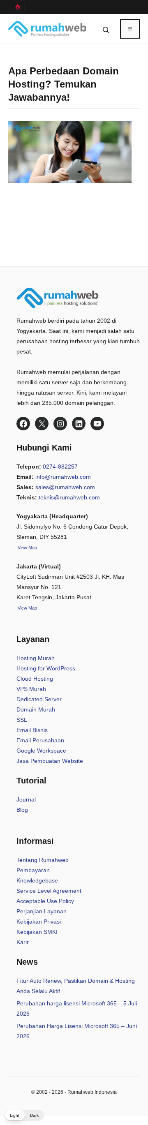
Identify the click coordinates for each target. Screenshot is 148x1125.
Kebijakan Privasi (38, 921)
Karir (22, 942)
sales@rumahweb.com (65, 487)
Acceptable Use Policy (45, 901)
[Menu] (130, 29)
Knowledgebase (37, 880)
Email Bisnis (32, 730)
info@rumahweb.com (63, 477)
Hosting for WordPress (45, 668)
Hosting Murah (35, 658)
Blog (22, 809)
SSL (21, 719)
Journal (26, 799)
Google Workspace (41, 750)
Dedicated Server (39, 699)
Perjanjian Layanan (41, 911)
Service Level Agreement (48, 890)
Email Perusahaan (40, 740)
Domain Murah (35, 709)
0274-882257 (60, 466)
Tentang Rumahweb (42, 860)
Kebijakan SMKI (37, 932)
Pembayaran (33, 870)
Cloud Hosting (34, 678)
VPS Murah (31, 689)
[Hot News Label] (16, 6)
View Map (26, 607)
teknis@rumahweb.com (69, 497)
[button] (106, 29)
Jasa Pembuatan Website (49, 761)
